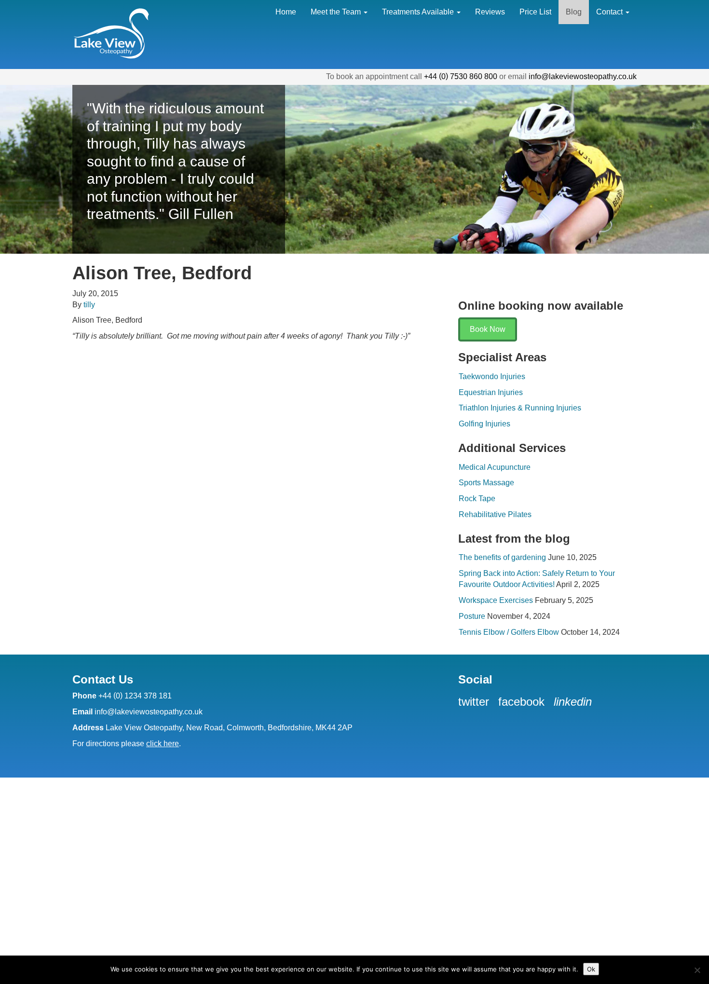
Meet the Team (337, 12)
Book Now (487, 329)
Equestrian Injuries (491, 392)
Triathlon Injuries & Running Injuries (520, 408)
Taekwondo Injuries (492, 376)
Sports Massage (486, 482)
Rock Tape (477, 498)
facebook (523, 701)
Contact (610, 12)
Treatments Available (419, 12)
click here (162, 743)
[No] (697, 970)
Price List (535, 12)
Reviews (490, 12)
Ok (591, 969)
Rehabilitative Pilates (495, 514)
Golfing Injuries (484, 424)
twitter (475, 701)
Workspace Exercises (496, 600)
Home (285, 12)
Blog (574, 12)
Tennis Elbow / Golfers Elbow (509, 632)
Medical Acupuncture (495, 467)
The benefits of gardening (502, 557)
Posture (472, 616)
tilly (89, 305)
